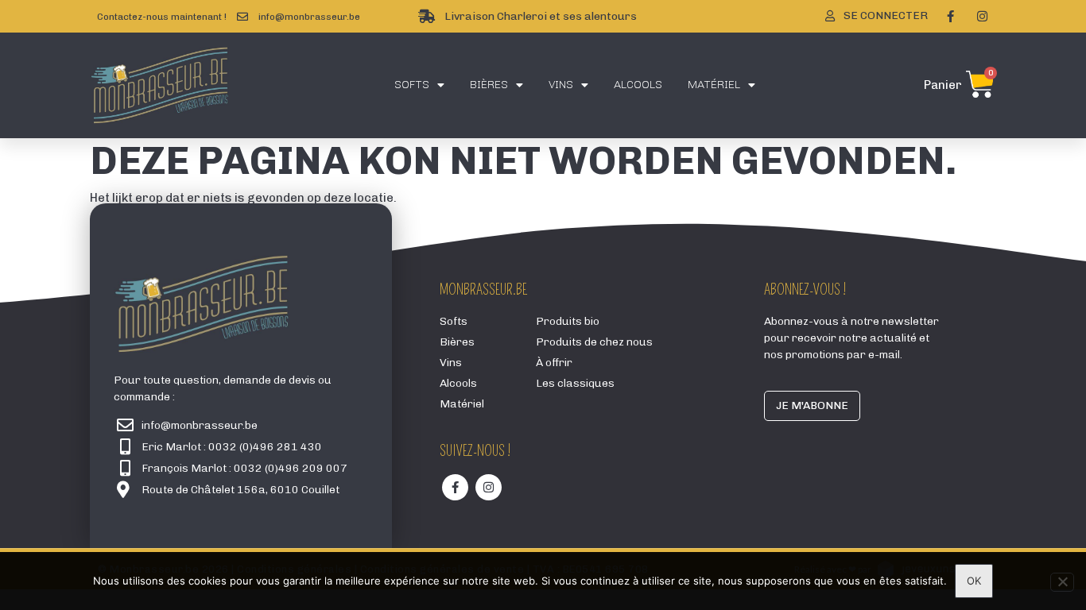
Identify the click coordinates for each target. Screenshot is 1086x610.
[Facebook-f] (950, 17)
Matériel (714, 84)
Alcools (638, 84)
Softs (411, 84)
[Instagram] (982, 17)
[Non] (1062, 582)
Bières (489, 84)
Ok (974, 580)
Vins (561, 84)
